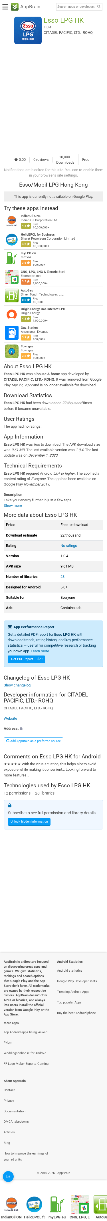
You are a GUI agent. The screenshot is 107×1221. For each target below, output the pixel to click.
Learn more (40, 651)
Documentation (14, 1111)
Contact (9, 1090)
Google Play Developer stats (77, 981)
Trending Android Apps (73, 992)
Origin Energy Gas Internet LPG (43, 309)
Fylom (8, 1042)
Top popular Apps (69, 1002)
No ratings (68, 545)
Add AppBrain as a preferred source (35, 741)
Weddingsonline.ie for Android (25, 1053)
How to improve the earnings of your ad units (26, 1156)
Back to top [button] (95, 1179)
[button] (53, 728)
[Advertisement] (53, 99)
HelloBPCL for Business (38, 234)
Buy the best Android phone (76, 1013)
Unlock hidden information (29, 821)
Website (10, 718)
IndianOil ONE (31, 216)
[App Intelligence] (8, 1176)
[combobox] (75, 6)
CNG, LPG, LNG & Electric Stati (43, 272)
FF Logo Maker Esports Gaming (26, 1064)
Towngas (27, 346)
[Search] (98, 7)
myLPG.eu (28, 253)
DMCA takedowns (16, 1122)
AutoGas (27, 290)
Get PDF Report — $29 (27, 659)
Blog (7, 1143)
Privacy (9, 1101)
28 (62, 576)
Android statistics (69, 971)
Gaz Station (29, 328)
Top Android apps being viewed (25, 1032)
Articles (9, 1132)
